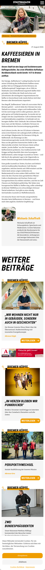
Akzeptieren (22, 555)
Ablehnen (23, 562)
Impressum (30, 567)
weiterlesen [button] (28, 340)
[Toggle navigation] (42, 3)
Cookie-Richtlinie (17, 567)
